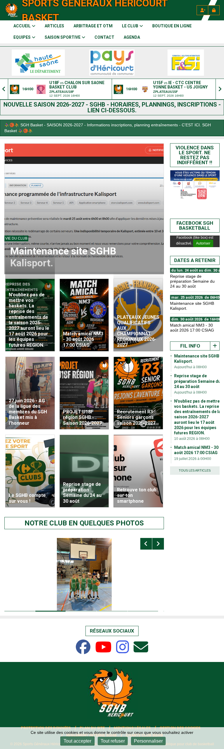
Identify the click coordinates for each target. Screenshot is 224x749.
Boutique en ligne (172, 26)
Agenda (132, 37)
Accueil (22, 26)
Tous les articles (195, 470)
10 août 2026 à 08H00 (192, 439)
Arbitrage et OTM (93, 26)
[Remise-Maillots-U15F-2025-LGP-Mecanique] (92, 574)
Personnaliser (148, 741)
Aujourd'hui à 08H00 (190, 367)
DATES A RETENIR (195, 260)
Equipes (22, 37)
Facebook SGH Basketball (194, 225)
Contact (104, 37)
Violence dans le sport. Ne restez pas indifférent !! (195, 155)
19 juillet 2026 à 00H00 (192, 459)
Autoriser (203, 243)
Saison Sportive (62, 37)
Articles (54, 26)
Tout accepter (77, 741)
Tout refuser (113, 741)
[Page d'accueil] (11, 10)
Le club (130, 26)
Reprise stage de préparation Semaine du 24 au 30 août (197, 381)
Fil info (190, 346)
